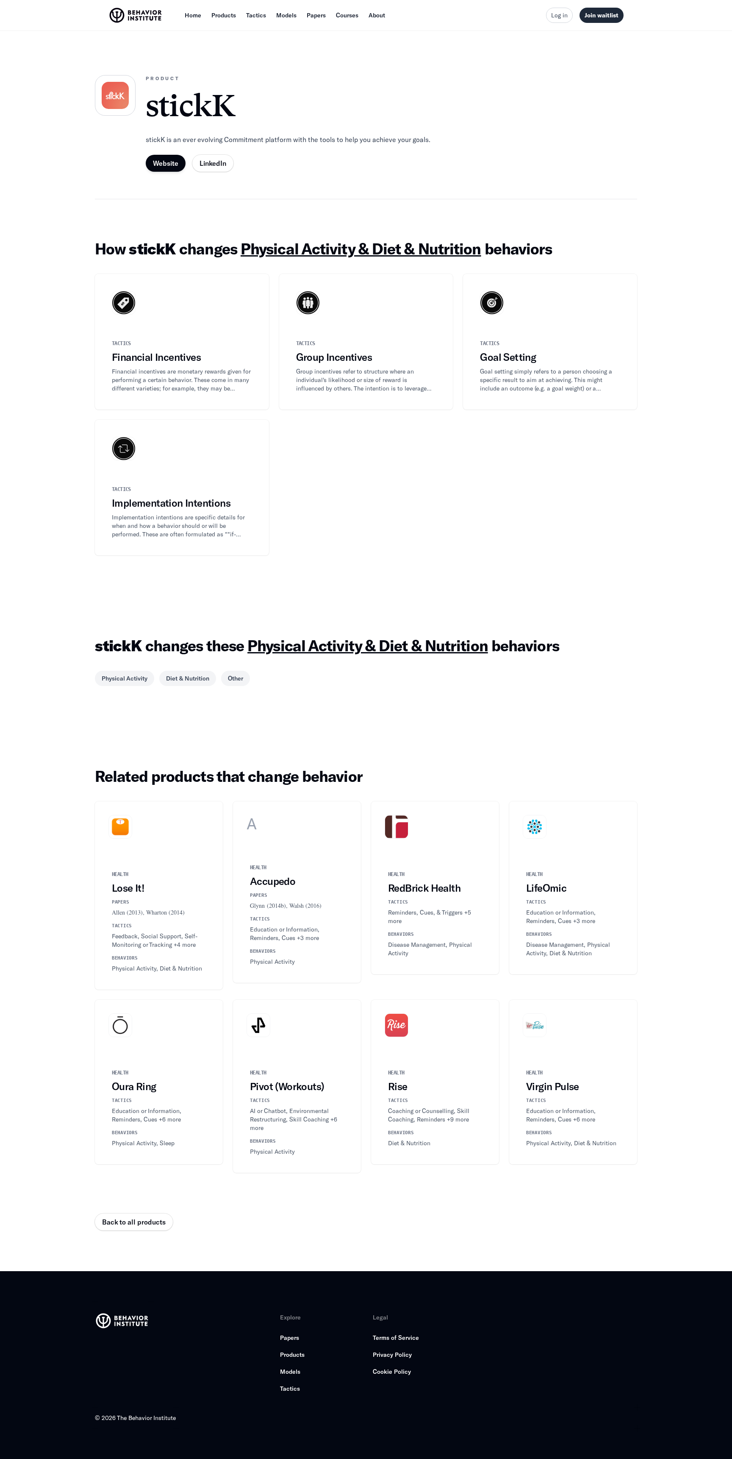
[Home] (136, 15)
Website (165, 163)
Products (223, 15)
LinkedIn (213, 163)
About (377, 15)
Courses (347, 15)
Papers (316, 15)
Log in (559, 15)
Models (286, 15)
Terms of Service (396, 1337)
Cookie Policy (392, 1371)
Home (193, 15)
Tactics (256, 15)
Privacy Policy (392, 1354)
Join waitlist (601, 15)
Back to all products (134, 1222)
